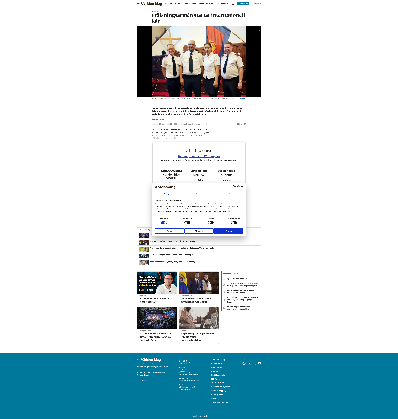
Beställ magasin (218, 375)
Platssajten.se (217, 395)
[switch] (187, 222)
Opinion (177, 4)
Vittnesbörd (214, 4)
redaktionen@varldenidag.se (189, 381)
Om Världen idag (218, 360)
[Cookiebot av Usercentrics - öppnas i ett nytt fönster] (234, 186)
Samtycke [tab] (168, 194)
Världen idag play (218, 391)
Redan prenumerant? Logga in (199, 156)
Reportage (203, 4)
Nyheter (168, 4)
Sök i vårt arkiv (217, 383)
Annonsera (216, 371)
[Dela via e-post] (244, 124)
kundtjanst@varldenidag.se (188, 374)
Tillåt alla (229, 231)
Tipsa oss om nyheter (220, 387)
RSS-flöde (215, 379)
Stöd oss (214, 398)
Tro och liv (186, 4)
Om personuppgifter (220, 402)
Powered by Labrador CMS (199, 416)
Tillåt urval (199, 231)
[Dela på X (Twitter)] (241, 124)
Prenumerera (216, 367)
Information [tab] (199, 194)
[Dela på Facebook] (238, 124)
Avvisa (169, 231)
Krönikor (224, 4)
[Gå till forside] (149, 3)
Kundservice (216, 363)
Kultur (194, 4)
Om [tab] (230, 194)
